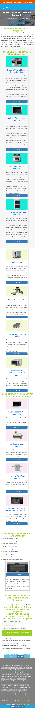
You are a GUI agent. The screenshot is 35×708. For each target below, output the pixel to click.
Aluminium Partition (24, 685)
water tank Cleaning (21, 678)
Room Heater (4, 672)
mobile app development (7, 692)
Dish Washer (12, 672)
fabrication (10, 685)
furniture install (10, 676)
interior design (13, 689)
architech (16, 685)
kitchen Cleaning (5, 681)
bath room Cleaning (22, 681)
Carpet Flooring (26, 687)
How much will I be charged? (12, 621)
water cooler (4, 674)
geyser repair (4, 669)
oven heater (29, 667)
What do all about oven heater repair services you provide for (16, 633)
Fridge (17, 665)
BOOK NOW (17, 101)
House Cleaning (5, 678)
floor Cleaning (4, 683)
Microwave (4, 667)
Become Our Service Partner (8, 694)
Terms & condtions (20, 694)
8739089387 (10, 94)
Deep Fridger (19, 672)
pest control (22, 683)
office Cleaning (13, 681)
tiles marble (4, 685)
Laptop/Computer (24, 665)
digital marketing (18, 692)
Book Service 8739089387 (12, 3)
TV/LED (10, 669)
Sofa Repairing (18, 676)
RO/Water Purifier (12, 667)
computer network (22, 689)
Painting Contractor (6, 687)
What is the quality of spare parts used (14, 628)
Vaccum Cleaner (21, 667)
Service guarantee (9, 625)
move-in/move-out (13, 683)
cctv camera (26, 672)
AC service (4, 665)
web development (27, 692)
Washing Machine (11, 665)
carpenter (3, 676)
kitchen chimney (29, 683)
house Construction (17, 687)
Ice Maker (15, 669)
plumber (28, 674)
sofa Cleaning (13, 678)
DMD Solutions (25, 704)
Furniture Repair (27, 676)
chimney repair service (13, 674)
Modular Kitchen (5, 689)
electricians (22, 674)
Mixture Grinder (22, 669)
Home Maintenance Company (25, 701)
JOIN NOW (20, 656)
